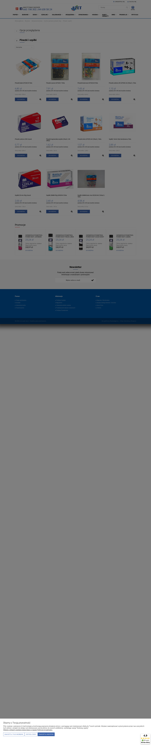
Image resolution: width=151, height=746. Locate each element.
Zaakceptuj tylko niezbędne (13, 734)
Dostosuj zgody (31, 734)
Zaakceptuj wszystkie (46, 734)
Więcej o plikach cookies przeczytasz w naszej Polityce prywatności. (28, 730)
